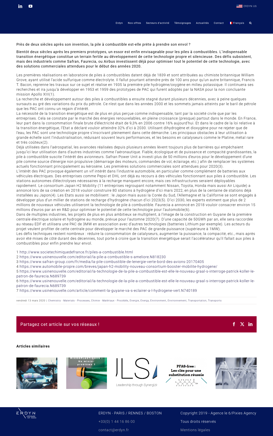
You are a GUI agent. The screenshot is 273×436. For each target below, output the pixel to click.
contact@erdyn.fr (114, 430)
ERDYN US (250, 6)
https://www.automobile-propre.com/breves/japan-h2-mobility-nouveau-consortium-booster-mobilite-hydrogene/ (118, 266)
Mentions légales (195, 430)
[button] (250, 22)
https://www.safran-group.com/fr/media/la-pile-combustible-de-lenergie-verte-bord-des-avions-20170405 (112, 262)
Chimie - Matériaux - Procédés (109, 300)
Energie (134, 300)
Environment (158, 300)
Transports (215, 300)
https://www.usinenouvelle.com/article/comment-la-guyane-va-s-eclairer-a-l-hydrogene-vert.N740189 (108, 290)
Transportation (197, 300)
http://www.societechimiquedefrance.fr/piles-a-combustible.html (76, 252)
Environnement (177, 300)
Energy (144, 300)
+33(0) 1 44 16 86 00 (117, 421)
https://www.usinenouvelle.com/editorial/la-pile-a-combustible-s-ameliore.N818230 (93, 257)
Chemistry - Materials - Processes (69, 300)
